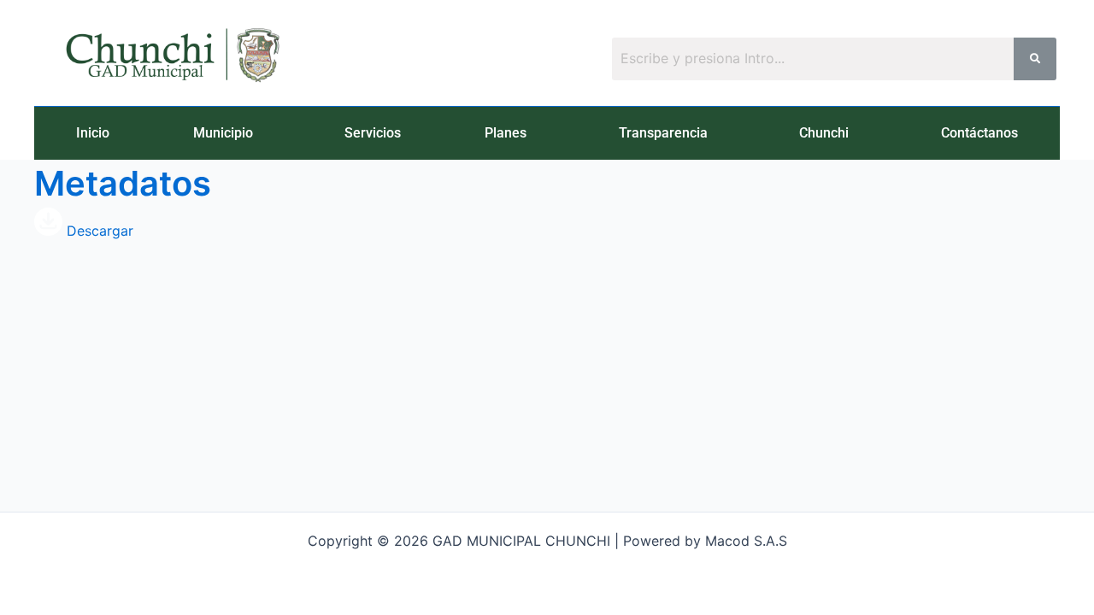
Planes (505, 133)
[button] (227, 133)
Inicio (92, 133)
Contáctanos (979, 133)
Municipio (223, 133)
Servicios (372, 133)
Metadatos (122, 183)
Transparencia (663, 133)
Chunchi (824, 133)
